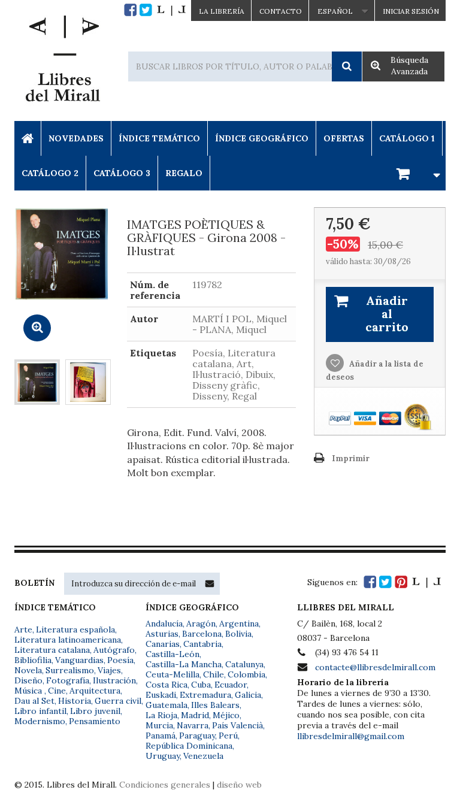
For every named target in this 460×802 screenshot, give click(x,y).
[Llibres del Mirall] (62, 61)
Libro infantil (40, 711)
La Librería (221, 11)
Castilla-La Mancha (184, 664)
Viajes (109, 670)
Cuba (201, 684)
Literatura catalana (52, 649)
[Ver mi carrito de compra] (416, 173)
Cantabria (202, 643)
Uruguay (163, 755)
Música (29, 690)
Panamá (160, 735)
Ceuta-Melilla (172, 674)
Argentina (239, 623)
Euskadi (161, 694)
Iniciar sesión (411, 11)
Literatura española (75, 629)
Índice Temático (159, 138)
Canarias (163, 643)
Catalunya (244, 664)
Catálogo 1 (407, 138)
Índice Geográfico (261, 138)
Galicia (248, 694)
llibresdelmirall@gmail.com (350, 736)
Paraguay (197, 735)
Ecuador (230, 684)
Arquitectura (94, 690)
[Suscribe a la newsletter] (209, 583)
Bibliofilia (33, 660)
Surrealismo (70, 670)
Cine (57, 690)
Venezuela (203, 755)
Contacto (280, 11)
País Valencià (237, 725)
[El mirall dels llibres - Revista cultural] (171, 10)
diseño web (239, 784)
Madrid (195, 715)
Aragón (201, 623)
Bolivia (238, 633)
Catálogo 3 (121, 173)
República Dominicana (189, 745)
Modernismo (39, 721)
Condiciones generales (164, 784)
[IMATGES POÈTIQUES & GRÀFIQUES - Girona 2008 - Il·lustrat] (37, 382)
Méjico (226, 715)
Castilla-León (172, 654)
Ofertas (343, 138)
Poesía (120, 660)
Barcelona (202, 633)
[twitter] (146, 10)
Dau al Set (34, 700)
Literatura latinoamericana (67, 639)
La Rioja (161, 715)
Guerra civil (118, 700)
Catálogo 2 (50, 173)
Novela (28, 670)
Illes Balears (215, 705)
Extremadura (205, 694)
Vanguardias (79, 660)
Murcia (159, 725)
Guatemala (166, 705)
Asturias (162, 633)
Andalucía (164, 623)
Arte (23, 629)
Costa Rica (166, 684)
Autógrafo (114, 649)
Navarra (192, 725)
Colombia (246, 674)
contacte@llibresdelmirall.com (375, 667)
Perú (228, 735)
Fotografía (67, 680)
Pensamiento (94, 721)
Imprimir (351, 458)
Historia (74, 700)
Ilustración (114, 680)
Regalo (183, 173)
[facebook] (130, 10)
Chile (213, 674)
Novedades (76, 138)
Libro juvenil (95, 711)
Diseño (28, 680)
